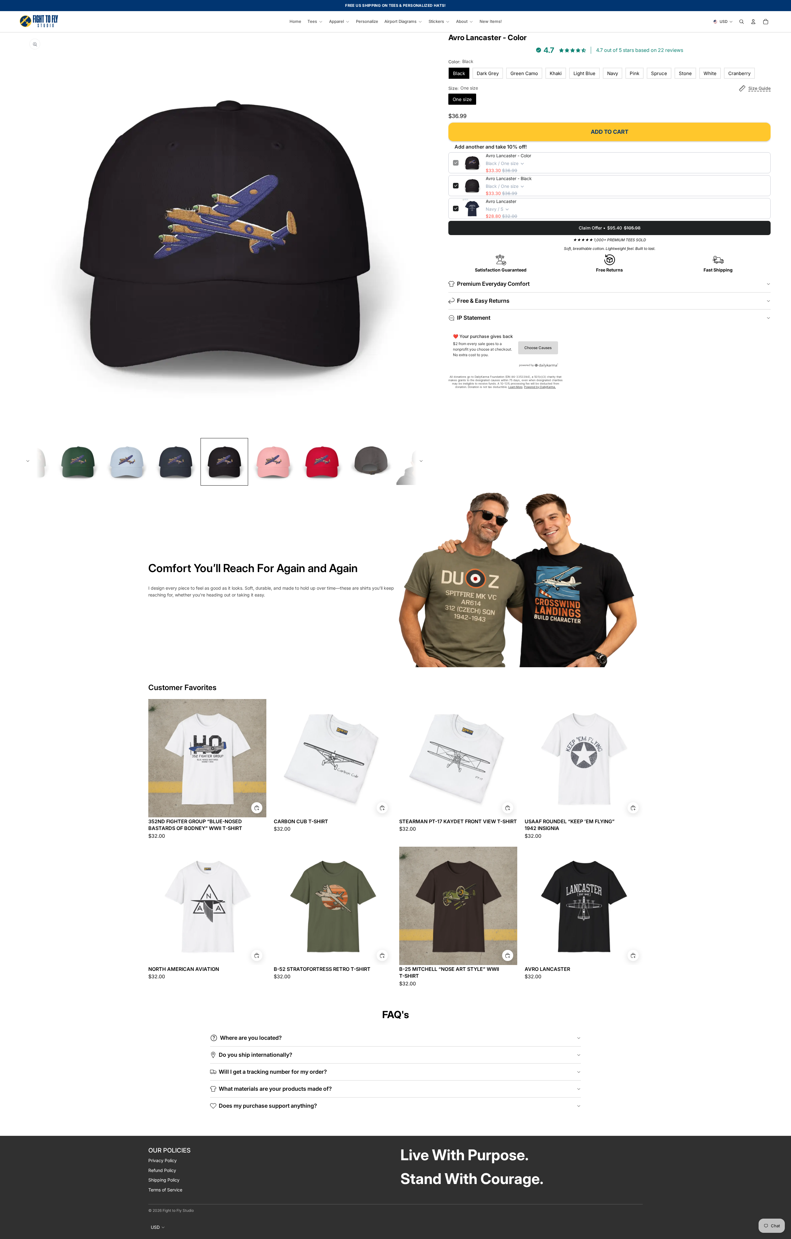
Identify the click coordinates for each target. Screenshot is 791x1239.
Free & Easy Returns (483, 300)
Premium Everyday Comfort (493, 283)
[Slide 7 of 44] (127, 462)
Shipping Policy (164, 1179)
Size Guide (759, 88)
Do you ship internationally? (255, 1054)
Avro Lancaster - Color (508, 155)
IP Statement (473, 317)
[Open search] (741, 21)
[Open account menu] (753, 21)
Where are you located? (251, 1038)
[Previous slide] (27, 462)
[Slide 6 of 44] (78, 462)
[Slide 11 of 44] (322, 462)
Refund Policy (162, 1170)
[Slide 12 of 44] (371, 462)
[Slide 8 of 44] (175, 462)
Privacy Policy (162, 1160)
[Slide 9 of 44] (224, 462)
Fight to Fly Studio (178, 1210)
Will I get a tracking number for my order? (273, 1071)
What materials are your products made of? (275, 1088)
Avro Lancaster (501, 201)
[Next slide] (421, 462)
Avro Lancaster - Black (509, 178)
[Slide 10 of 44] (273, 462)
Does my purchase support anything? (268, 1105)
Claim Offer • (610, 228)
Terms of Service (165, 1189)
